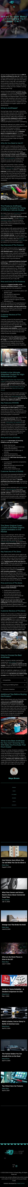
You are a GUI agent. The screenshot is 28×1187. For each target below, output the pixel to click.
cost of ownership (10, 158)
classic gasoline (15, 396)
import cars (21, 240)
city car (3, 215)
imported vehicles (10, 489)
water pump (9, 168)
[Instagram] (16, 1166)
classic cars (22, 487)
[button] (14, 7)
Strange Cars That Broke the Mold (14, 925)
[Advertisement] (14, 58)
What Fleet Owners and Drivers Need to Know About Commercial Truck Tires (13, 895)
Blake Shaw (5, 865)
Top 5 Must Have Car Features (12, 1086)
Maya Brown (5, 994)
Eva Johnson (5, 899)
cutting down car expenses (13, 422)
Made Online (20, 1183)
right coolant (12, 662)
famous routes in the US (16, 386)
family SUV (17, 213)
